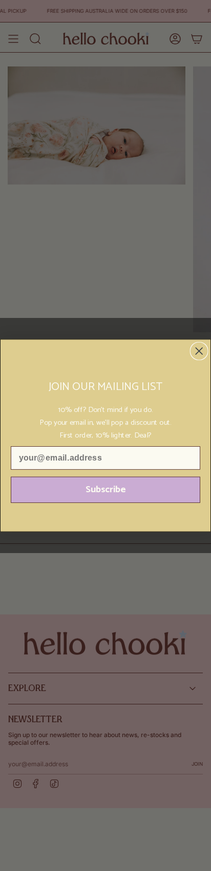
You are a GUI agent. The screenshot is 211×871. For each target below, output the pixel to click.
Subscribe (106, 489)
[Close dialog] (199, 351)
